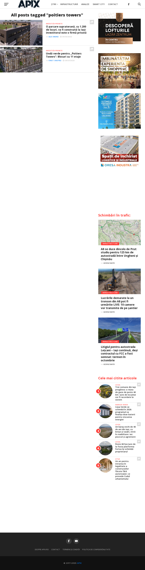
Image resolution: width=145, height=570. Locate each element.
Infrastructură (69, 4)
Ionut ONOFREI (55, 61)
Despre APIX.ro (42, 549)
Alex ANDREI (54, 37)
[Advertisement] (119, 191)
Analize (85, 4)
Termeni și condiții (71, 549)
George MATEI (109, 263)
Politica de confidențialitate (96, 549)
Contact (113, 4)
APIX (79, 563)
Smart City (99, 4)
